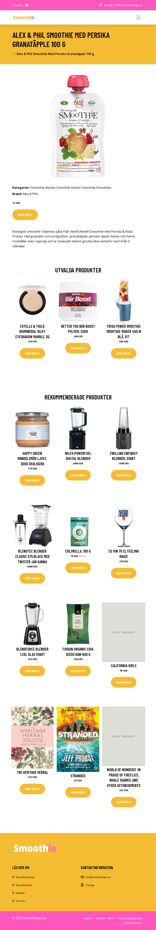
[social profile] (27, 5)
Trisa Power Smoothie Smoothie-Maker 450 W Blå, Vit (123, 331)
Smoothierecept (25, 877)
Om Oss (20, 901)
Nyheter (20, 893)
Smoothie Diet (24, 885)
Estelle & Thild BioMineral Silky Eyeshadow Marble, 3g (32, 331)
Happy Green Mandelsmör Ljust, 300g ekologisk (32, 458)
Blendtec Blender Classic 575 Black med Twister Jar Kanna (32, 556)
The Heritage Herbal (32, 772)
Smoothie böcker (69, 187)
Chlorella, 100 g (78, 551)
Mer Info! (25, 215)
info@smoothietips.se (128, 5)
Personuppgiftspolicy (130, 918)
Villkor (111, 918)
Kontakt (100, 918)
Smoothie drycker (43, 187)
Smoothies (103, 187)
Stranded (78, 775)
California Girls (123, 665)
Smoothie (88, 187)
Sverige (108, 5)
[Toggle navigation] (138, 17)
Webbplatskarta (133, 923)
